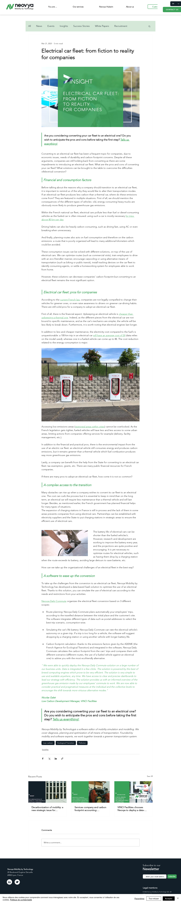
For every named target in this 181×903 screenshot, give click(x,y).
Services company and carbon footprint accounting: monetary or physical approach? (90, 809)
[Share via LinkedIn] (55, 758)
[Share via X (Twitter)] (49, 758)
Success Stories (81, 26)
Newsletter (151, 869)
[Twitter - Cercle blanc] (17, 882)
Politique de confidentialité (21, 899)
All (29, 26)
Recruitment (120, 26)
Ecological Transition (65, 743)
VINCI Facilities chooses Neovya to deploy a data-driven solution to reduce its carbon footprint (132, 809)
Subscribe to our (151, 865)
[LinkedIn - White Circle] (9, 882)
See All (150, 776)
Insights (64, 26)
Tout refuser (154, 898)
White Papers (102, 26)
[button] (149, 26)
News (39, 26)
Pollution (82, 743)
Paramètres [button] (139, 898)
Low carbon (48, 743)
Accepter (168, 898)
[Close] (177, 898)
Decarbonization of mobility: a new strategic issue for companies (47, 809)
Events (50, 26)
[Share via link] (62, 758)
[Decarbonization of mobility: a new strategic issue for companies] (47, 792)
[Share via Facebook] (42, 758)
